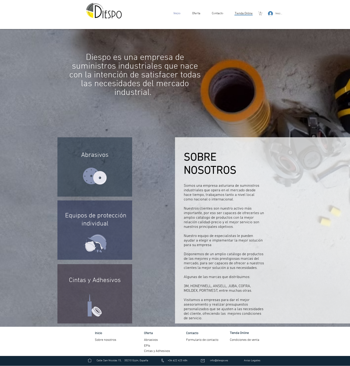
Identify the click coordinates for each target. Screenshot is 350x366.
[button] (196, 13)
